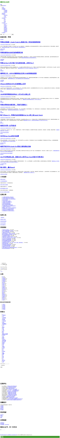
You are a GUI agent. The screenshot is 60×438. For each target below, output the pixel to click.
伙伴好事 (5, 10)
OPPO (1, 80)
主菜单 (2, 5)
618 (2, 314)
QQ (2, 276)
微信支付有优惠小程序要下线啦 (7, 204)
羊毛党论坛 (2, 422)
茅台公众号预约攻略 (5, 231)
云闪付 (1, 132)
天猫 (3, 329)
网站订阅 (1, 408)
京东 (3, 132)
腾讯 (3, 293)
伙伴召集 (3, 306)
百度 (5, 24)
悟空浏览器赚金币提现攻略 (6, 240)
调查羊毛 (5, 27)
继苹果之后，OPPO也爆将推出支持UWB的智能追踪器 (18, 73)
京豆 (3, 322)
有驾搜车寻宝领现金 (5, 229)
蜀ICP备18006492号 (3, 434)
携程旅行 (3, 339)
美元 (4, 163)
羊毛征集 (3, 305)
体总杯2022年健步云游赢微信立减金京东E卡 (15, 398)
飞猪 (5, 16)
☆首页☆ (3, 304)
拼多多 (5, 26)
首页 (3, 7)
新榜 (1, 417)
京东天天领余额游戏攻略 (6, 203)
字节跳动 (5, 25)
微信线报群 (2, 423)
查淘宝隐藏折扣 (3, 224)
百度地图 (3, 351)
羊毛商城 (1, 406)
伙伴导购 (1, 407)
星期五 (3, 342)
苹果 (3, 59)
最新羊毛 (3, 8)
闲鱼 (2, 358)
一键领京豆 (2, 217)
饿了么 (3, 360)
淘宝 (3, 346)
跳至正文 (4, 5)
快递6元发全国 (2, 179)
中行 (3, 316)
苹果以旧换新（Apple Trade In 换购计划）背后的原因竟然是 (20, 42)
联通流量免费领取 (3, 221)
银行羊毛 (3, 13)
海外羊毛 (5, 30)
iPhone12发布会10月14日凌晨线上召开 (13, 84)
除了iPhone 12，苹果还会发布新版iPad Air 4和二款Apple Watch (21, 115)
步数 (3, 345)
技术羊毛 (5, 31)
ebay (1, 163)
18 (1, 268)
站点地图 (1, 409)
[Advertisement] (28, 256)
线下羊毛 (5, 28)
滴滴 (2, 349)
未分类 (3, 286)
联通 (3, 354)
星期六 (3, 343)
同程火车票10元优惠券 (4, 184)
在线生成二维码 (3, 219)
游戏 (3, 348)
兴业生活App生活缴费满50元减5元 (8, 209)
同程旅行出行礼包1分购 (6, 246)
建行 (3, 331)
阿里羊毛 (3, 14)
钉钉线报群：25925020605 (4, 424)
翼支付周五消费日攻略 (6, 248)
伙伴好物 (5, 11)
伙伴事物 (3, 9)
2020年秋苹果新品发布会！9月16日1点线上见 (15, 94)
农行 (5, 132)
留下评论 (9, 44)
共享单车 (1, 174)
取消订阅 (2, 365)
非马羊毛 (5, 23)
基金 (3, 328)
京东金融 (4, 320)
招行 (6, 132)
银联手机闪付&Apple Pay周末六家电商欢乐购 (15, 146)
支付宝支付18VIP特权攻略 (6, 238)
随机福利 (1, 436)
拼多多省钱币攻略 (5, 243)
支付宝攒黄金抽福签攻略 (6, 245)
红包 (3, 352)
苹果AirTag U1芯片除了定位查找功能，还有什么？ (17, 63)
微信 (3, 282)
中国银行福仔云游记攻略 (6, 232)
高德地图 (3, 361)
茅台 (3, 356)
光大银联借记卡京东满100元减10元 (8, 208)
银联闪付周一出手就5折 (8, 125)
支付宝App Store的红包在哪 (9, 136)
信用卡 (5, 153)
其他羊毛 (3, 22)
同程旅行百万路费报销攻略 (6, 239)
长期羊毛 (3, 32)
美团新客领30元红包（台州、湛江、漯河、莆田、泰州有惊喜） (12, 242)
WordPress (2, 414)
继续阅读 (14, 47)
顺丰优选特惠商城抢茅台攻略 (7, 234)
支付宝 (5, 17)
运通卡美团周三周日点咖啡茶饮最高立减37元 (9, 247)
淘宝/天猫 (5, 15)
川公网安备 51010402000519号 (12, 434)
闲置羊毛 (5, 29)
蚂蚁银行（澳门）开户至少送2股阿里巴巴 (9, 207)
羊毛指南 (3, 309)
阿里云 (1, 415)
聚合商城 (1, 437)
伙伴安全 (5, 12)
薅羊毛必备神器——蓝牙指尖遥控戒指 (8, 233)
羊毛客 (6, 44)
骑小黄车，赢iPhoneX (7, 167)
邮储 (3, 357)
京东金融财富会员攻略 (6, 235)
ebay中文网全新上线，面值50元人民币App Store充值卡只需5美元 (22, 157)
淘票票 (1, 59)
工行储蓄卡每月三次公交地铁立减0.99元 (9, 205)
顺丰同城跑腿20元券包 (4, 188)
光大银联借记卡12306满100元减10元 (8, 210)
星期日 (3, 344)
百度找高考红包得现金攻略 (6, 244)
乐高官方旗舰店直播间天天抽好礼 (8, 230)
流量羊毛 (3, 287)
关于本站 (3, 307)
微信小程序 (5, 334)
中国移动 (4, 315)
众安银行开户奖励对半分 (6, 206)
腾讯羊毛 (3, 18)
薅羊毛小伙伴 (4, 2)
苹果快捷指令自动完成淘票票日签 (11, 52)
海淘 (2, 163)
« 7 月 (1, 271)
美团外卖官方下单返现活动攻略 (7, 236)
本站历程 (3, 308)
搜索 (1, 4)
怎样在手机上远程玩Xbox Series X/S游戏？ (9, 237)
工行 (3, 330)
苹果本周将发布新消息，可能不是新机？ (13, 105)
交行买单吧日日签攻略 (6, 241)
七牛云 (1, 416)
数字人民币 (4, 341)
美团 (5, 21)
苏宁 (2, 355)
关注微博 (1, 405)
